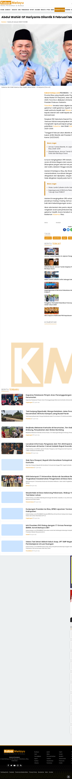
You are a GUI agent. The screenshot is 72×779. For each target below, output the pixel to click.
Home (2, 10)
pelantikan (57, 238)
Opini (60, 752)
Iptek (48, 10)
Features (61, 761)
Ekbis (52, 10)
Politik (60, 763)
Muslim (61, 756)
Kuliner (37, 10)
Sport (32, 10)
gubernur (48, 238)
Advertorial (62, 758)
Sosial (28, 534)
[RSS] (20, 765)
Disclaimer (41, 772)
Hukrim (67, 10)
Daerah (7, 10)
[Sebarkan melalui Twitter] (68, 229)
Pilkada (68, 110)
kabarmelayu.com (52, 93)
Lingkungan (29, 402)
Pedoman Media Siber (21, 772)
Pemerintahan (59, 10)
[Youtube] (14, 765)
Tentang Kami (4, 772)
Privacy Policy (33, 772)
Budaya (14, 10)
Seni (19, 10)
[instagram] (17, 765)
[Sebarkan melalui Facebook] (64, 229)
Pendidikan (25, 10)
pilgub (64, 238)
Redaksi (3, 22)
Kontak (51, 772)
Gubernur (56, 126)
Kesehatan (50, 761)
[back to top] (68, 777)
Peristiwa (28, 418)
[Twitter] (11, 765)
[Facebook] (8, 765)
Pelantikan (53, 100)
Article (28, 485)
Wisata (43, 10)
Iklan (46, 772)
